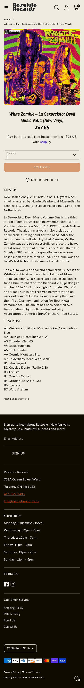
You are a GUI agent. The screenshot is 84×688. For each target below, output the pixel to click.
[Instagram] (13, 584)
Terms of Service (31, 672)
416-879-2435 (14, 494)
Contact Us (10, 626)
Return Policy (12, 614)
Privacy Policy (11, 672)
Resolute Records (34, 677)
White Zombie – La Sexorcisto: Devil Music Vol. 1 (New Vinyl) (37, 23)
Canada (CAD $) (18, 648)
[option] (42, 67)
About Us (9, 620)
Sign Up (18, 453)
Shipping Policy (13, 608)
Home (7, 19)
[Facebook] (6, 584)
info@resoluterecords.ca (21, 501)
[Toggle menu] (6, 8)
